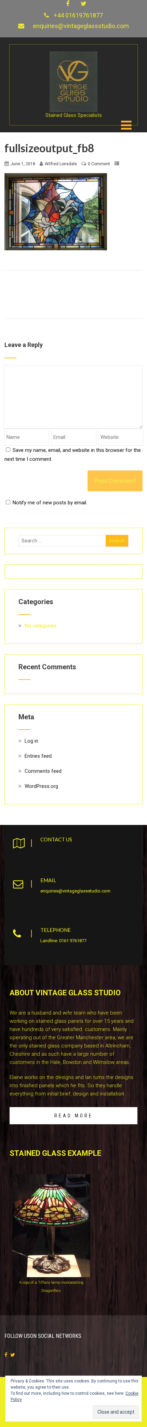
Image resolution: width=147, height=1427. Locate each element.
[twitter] (83, 4)
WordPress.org (41, 786)
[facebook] (67, 4)
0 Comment (99, 163)
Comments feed (43, 771)
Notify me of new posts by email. (50, 503)
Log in (31, 741)
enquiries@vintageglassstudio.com (81, 25)
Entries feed (38, 756)
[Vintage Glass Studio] (73, 54)
